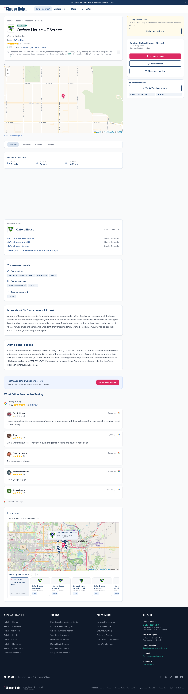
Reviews (38, 144)
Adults (53, 275)
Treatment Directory (24, 21)
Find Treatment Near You (60, 648)
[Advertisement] (63, 194)
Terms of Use (132, 688)
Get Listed (86, 9)
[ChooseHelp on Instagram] (171, 676)
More (73, 9)
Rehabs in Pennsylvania (13, 648)
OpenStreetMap (109, 132)
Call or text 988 (151, 624)
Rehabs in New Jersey (13, 644)
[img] (63, 99)
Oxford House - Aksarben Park (20, 238)
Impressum (143, 688)
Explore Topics (60, 9)
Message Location (156, 71)
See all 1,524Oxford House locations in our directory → (32, 250)
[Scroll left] (33, 574)
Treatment (26, 144)
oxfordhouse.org (110, 229)
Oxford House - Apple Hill (18, 242)
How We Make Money (105, 644)
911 (11, 56)
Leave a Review (109, 382)
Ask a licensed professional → (155, 648)
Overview (13, 144)
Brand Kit (152, 688)
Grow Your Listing (104, 631)
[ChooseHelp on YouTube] (176, 676)
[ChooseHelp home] (15, 8)
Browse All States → (12, 652)
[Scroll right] (37, 574)
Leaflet (98, 132)
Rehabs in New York (12, 631)
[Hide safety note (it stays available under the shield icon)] (118, 52)
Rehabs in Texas (10, 639)
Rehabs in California (12, 626)
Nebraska (39, 21)
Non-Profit (22, 25)
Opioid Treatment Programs (62, 631)
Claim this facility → (155, 31)
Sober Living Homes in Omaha (33, 47)
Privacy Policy (120, 688)
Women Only (42, 275)
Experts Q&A (44, 677)
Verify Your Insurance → (156, 88)
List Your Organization (106, 622)
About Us (110, 688)
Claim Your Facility (104, 635)
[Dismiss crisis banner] (185, 2)
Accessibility (163, 688)
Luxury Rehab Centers (59, 639)
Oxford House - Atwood (18, 246)
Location (50, 144)
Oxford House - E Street (66, 532)
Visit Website (157, 63)
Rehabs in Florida (11, 622)
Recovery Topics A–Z (27, 677)
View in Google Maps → (13, 136)
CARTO (119, 132)
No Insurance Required (139, 94)
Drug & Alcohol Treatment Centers (64, 622)
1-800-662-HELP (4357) (153, 638)
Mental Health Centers (59, 644)
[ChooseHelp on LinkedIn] (181, 676)
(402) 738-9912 (157, 56)
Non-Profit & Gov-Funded (108, 639)
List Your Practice (104, 626)
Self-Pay (32, 285)
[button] (8, 70)
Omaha (10, 36)
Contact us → (148, 664)
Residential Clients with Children (21, 275)
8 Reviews (34, 405)
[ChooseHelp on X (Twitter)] (166, 676)
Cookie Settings (178, 688)
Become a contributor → (153, 656)
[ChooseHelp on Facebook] (161, 676)
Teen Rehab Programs (59, 635)
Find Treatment (43, 9)
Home (10, 21)
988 (89, 2)
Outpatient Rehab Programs (62, 626)
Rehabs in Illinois (11, 635)
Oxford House (19, 40)
